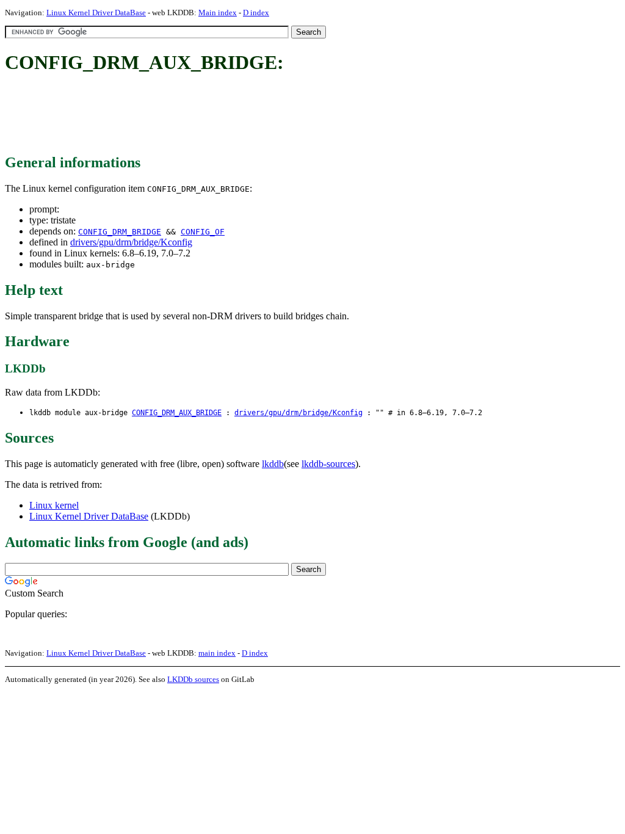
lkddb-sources (328, 464)
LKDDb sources (193, 679)
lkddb (273, 464)
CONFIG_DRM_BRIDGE (119, 231)
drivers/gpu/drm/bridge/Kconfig (131, 242)
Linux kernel (54, 505)
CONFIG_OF (203, 231)
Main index (217, 12)
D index (256, 12)
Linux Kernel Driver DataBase (96, 12)
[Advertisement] (227, 114)
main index (217, 653)
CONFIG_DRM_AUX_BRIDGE (177, 412)
